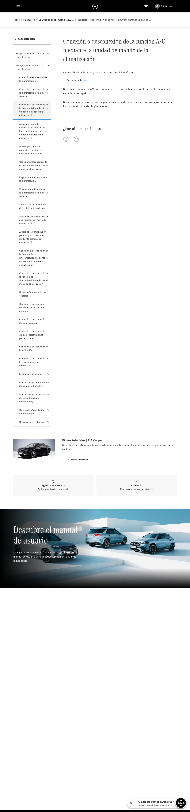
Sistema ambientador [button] (30, 374)
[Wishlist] (146, 6)
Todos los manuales (24, 19)
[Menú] (18, 6)
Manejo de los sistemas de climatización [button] (29, 67)
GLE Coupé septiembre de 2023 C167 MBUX (56, 19)
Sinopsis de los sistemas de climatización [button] (30, 55)
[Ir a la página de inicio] (95, 6)
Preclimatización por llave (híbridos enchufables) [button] (33, 384)
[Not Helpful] (76, 139)
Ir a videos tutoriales (77, 459)
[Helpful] (66, 139)
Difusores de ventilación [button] (32, 422)
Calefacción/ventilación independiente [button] (32, 411)
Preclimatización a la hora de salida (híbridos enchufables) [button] (33, 398)
